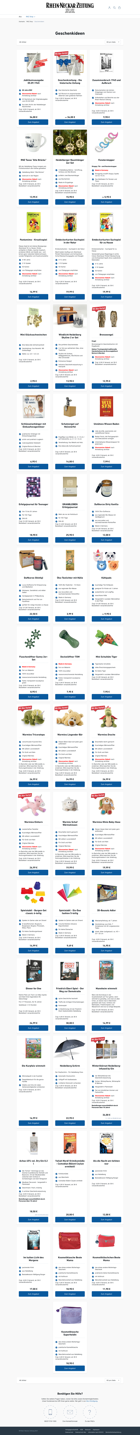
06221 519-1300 (50, 1421)
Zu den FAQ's (89, 1421)
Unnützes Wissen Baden (106, 424)
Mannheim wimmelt (106, 988)
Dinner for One (33, 988)
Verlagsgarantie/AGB (71, 1429)
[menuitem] (20, 17)
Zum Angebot (38, 122)
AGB (81, 1429)
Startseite (22, 21)
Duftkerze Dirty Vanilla (106, 504)
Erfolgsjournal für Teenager (33, 504)
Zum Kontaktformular (70, 1421)
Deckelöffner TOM (70, 657)
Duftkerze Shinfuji (33, 578)
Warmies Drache (106, 735)
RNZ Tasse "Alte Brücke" (33, 160)
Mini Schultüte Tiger (106, 657)
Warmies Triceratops (33, 735)
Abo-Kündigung (91, 1401)
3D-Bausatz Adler (106, 910)
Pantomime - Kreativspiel (33, 240)
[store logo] (70, 8)
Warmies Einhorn (33, 822)
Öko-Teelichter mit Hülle (70, 578)
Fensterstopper (106, 160)
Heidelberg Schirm (70, 1066)
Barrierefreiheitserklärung (113, 1432)
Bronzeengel (106, 335)
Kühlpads (106, 578)
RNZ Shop (29, 21)
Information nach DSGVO (95, 1432)
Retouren (88, 1429)
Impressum (96, 1429)
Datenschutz (69, 1432)
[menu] (70, 17)
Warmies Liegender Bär (70, 735)
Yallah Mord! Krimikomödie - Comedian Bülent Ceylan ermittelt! (70, 1164)
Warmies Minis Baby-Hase (106, 822)
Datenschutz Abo (80, 1432)
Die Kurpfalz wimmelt (33, 1066)
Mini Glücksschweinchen (33, 335)
